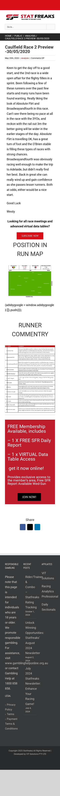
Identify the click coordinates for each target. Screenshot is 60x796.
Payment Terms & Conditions (11, 723)
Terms (9, 714)
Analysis (25, 58)
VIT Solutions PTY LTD (36, 754)
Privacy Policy (10, 707)
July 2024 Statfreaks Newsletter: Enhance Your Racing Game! (30, 686)
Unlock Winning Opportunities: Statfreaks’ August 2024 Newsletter (30, 638)
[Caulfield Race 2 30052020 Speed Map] (30, 266)
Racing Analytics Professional (50, 591)
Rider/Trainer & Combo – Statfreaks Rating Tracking (30, 592)
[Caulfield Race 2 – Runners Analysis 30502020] (30, 347)
